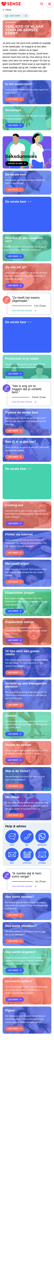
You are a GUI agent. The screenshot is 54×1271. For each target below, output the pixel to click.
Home (8, 10)
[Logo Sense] (11, 3)
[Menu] (49, 4)
